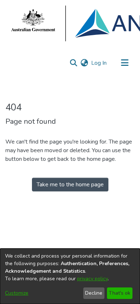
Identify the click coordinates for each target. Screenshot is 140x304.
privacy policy (92, 278)
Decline (93, 293)
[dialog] (70, 276)
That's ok (119, 293)
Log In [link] (99, 63)
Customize (16, 293)
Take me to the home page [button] (70, 185)
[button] (73, 63)
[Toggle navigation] (125, 63)
